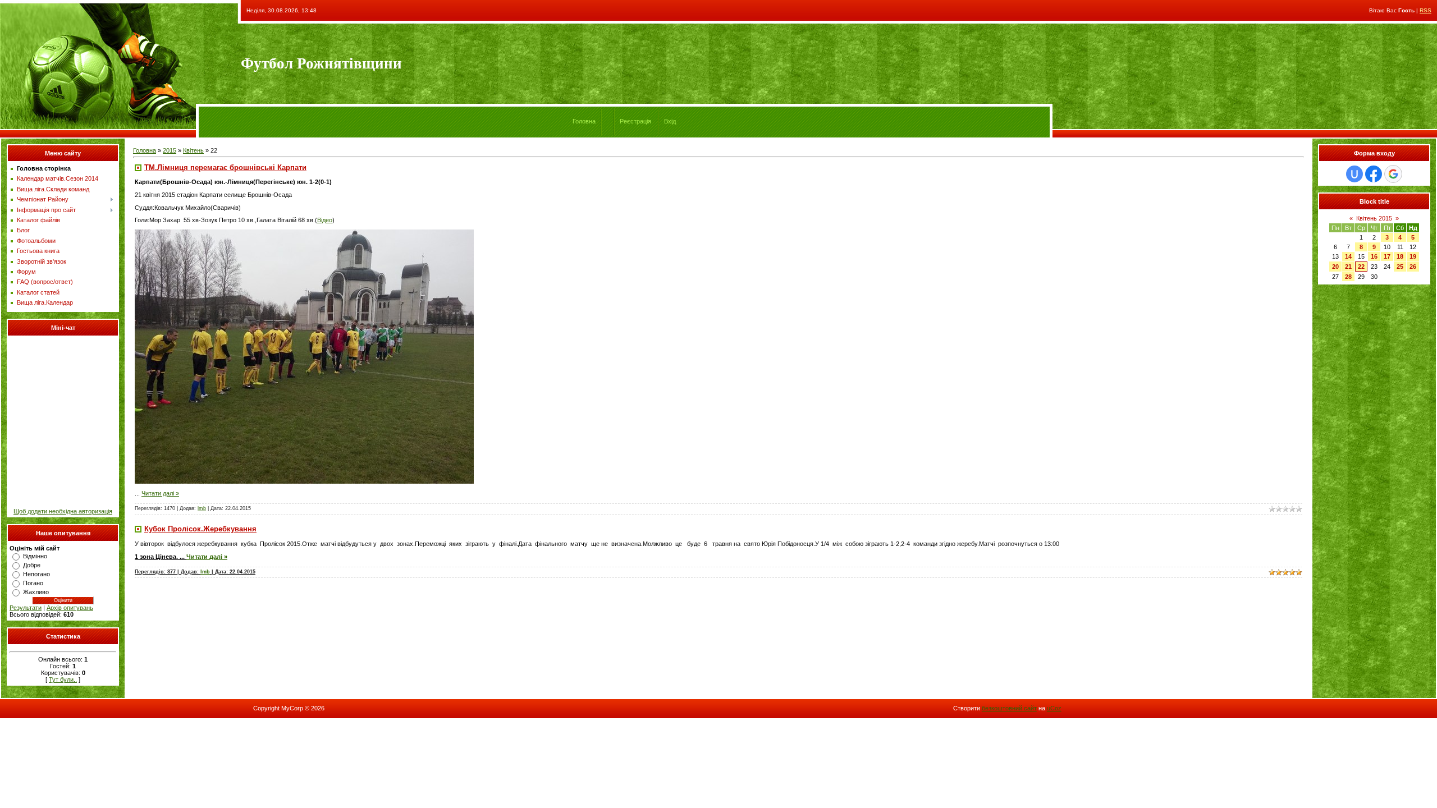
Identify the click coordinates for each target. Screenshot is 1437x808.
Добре (31, 565)
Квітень (193, 150)
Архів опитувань (70, 607)
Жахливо (36, 592)
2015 (169, 150)
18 (1400, 256)
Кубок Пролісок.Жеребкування (200, 529)
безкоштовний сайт (1009, 708)
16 (1374, 256)
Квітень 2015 (1374, 218)
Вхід (670, 121)
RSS (1425, 10)
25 (1400, 266)
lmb (202, 508)
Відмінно (35, 556)
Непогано (36, 574)
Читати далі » (160, 493)
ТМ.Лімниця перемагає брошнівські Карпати (225, 167)
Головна (584, 121)
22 (1361, 266)
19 (1412, 256)
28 (1348, 276)
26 (1412, 266)
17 (1387, 256)
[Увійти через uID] (1354, 174)
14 (1348, 256)
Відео (324, 220)
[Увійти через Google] (1393, 174)
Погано (33, 583)
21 (1348, 266)
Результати (26, 607)
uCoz (1054, 708)
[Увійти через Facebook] (1373, 174)
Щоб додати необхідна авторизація (62, 511)
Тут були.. (63, 679)
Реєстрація (635, 121)
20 (1335, 266)
